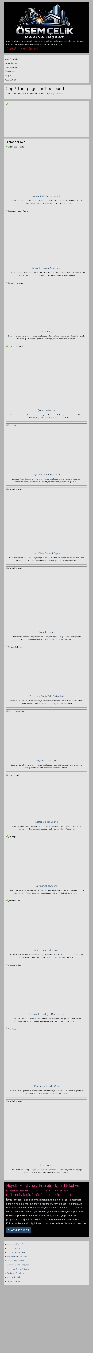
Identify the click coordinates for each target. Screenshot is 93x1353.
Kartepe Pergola (46, 331)
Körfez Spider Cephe (46, 821)
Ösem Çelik (10, 71)
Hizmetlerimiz (11, 63)
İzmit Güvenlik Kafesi (16, 1252)
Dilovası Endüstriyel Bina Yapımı (46, 1014)
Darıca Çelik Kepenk (46, 885)
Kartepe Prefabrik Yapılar (17, 1256)
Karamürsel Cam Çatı (16, 1244)
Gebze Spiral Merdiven (46, 949)
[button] (18, 1230)
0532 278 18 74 (12, 80)
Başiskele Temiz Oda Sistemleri (46, 696)
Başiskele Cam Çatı (46, 760)
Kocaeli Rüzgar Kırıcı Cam (46, 267)
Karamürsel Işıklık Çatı (46, 1086)
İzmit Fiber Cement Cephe (47, 553)
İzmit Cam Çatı (13, 1248)
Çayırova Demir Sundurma (46, 474)
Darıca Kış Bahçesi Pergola (46, 195)
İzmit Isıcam (46, 1165)
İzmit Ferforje (46, 632)
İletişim (8, 75)
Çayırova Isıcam (46, 410)
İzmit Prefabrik (11, 59)
